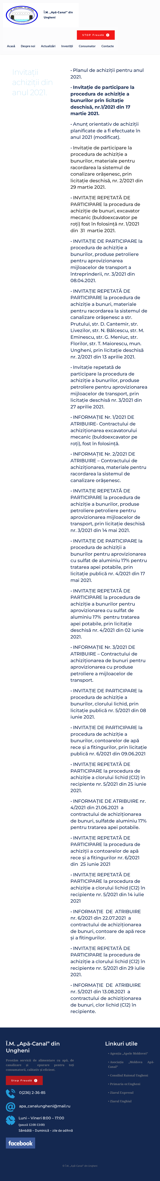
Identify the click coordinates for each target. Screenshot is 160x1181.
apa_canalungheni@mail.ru (44, 1106)
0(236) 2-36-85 (32, 1092)
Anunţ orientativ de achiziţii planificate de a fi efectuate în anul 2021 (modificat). (105, 130)
